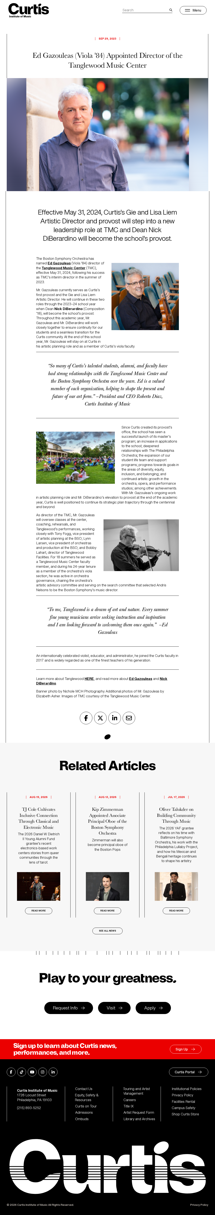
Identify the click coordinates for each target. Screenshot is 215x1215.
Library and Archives (139, 1119)
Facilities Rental (183, 1101)
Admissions (84, 1112)
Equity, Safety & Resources (87, 1097)
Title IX (128, 1106)
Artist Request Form (138, 1112)
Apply (150, 1008)
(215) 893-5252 (29, 1108)
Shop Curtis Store (185, 1114)
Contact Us (83, 1088)
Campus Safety (183, 1108)
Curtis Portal (185, 1072)
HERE (89, 678)
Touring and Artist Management (136, 1091)
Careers (129, 1100)
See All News (107, 930)
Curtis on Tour (86, 1106)
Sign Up (182, 1049)
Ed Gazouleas (140, 678)
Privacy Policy (182, 1095)
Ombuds (82, 1119)
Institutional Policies (187, 1088)
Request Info (65, 1008)
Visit (111, 1008)
